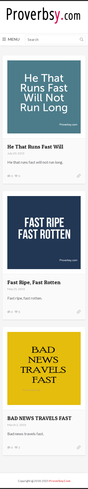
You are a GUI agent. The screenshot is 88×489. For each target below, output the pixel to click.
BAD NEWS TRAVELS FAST (39, 418)
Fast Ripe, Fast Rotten (33, 282)
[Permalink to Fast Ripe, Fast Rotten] (79, 312)
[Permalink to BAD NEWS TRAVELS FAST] (79, 447)
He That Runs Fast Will (35, 146)
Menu (13, 39)
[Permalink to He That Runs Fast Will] (79, 176)
